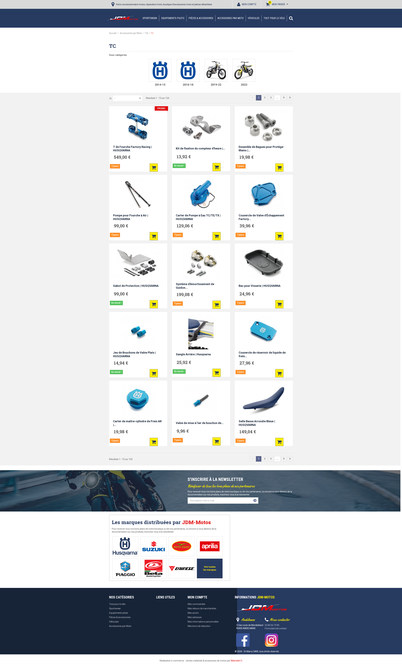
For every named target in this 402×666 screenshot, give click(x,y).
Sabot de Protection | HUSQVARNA (136, 285)
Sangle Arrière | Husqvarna (193, 354)
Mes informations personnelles (203, 621)
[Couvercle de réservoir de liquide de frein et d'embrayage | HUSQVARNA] (264, 332)
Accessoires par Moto (230, 18)
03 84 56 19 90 (272, 625)
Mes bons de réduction (199, 626)
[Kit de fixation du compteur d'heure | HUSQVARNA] (201, 126)
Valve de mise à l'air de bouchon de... (200, 422)
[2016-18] (188, 70)
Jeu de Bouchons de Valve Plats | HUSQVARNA (134, 354)
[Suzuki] (153, 546)
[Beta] (153, 568)
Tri (110, 98)
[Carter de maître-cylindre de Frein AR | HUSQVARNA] (138, 401)
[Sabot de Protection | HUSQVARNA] (138, 264)
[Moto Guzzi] (181, 546)
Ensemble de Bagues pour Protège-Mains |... (261, 148)
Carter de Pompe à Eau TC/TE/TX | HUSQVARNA (198, 217)
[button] (291, 18)
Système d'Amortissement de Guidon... (195, 285)
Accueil (112, 33)
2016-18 (188, 84)
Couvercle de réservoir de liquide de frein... (262, 354)
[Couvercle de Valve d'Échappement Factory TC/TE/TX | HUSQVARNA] (264, 195)
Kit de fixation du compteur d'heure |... (200, 148)
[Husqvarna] (125, 546)
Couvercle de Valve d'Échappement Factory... (261, 217)
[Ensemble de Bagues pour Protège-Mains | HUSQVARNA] (264, 126)
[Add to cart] (154, 167)
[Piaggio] (125, 568)
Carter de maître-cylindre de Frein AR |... (137, 423)
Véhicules (253, 18)
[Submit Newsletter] (255, 500)
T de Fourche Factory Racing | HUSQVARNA (132, 148)
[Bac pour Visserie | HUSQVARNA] (264, 264)
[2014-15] (160, 70)
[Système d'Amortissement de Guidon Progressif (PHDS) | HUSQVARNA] (201, 264)
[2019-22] (216, 70)
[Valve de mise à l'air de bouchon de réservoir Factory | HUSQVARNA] (201, 401)
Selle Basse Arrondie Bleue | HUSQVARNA (257, 423)
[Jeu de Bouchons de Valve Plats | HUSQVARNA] (138, 332)
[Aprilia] (210, 546)
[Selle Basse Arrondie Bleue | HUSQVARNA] (264, 401)
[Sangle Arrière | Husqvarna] (201, 332)
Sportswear (150, 18)
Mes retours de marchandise (202, 608)
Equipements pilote (172, 18)
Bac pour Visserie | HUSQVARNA (259, 285)
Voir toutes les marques (209, 568)
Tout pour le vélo (274, 18)
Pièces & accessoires (201, 18)
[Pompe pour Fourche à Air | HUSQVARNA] (138, 195)
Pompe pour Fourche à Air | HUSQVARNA (130, 217)
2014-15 (160, 84)
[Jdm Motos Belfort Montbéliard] (122, 18)
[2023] (244, 70)
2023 (244, 84)
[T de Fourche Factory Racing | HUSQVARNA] (138, 126)
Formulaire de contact (276, 628)
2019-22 (216, 84)
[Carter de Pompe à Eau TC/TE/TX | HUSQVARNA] (201, 195)
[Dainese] (181, 568)
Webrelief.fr (236, 660)
